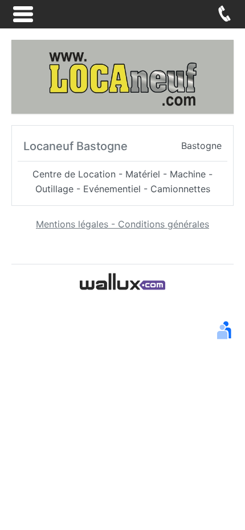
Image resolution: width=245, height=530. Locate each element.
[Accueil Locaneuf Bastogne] (122, 75)
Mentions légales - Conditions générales (122, 224)
